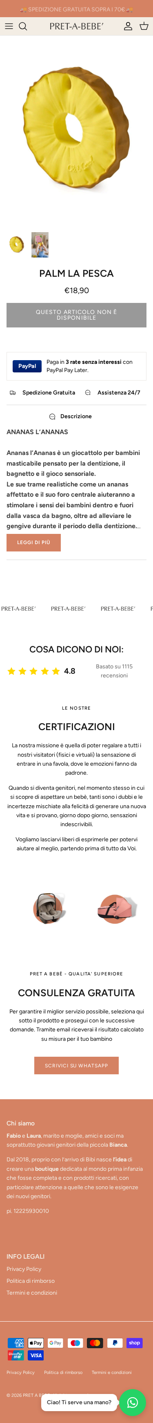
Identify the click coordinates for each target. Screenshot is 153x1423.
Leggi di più (33, 542)
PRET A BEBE (36, 1395)
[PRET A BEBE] (76, 26)
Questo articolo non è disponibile (77, 315)
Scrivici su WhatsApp (76, 1066)
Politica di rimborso (31, 1280)
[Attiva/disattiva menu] (9, 26)
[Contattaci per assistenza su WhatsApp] (132, 1402)
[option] (76, 131)
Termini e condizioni (32, 1292)
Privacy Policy (24, 1269)
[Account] (126, 26)
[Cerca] (27, 26)
